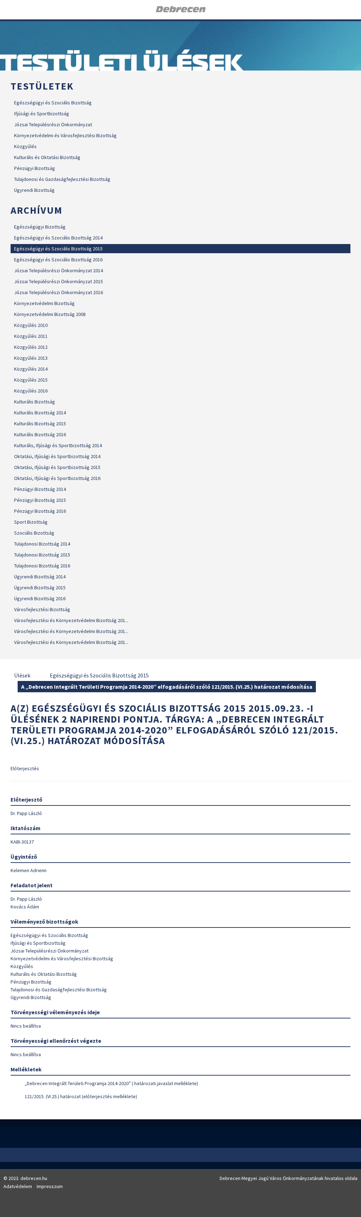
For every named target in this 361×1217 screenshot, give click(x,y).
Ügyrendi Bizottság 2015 (40, 587)
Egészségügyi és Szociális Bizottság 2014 (58, 238)
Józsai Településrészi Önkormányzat (53, 124)
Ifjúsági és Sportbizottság (41, 113)
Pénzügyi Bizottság (34, 168)
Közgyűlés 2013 (31, 358)
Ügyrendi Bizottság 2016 (40, 598)
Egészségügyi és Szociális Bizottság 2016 (58, 259)
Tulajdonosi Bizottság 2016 (42, 565)
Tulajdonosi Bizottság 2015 (42, 555)
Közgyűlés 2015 (31, 380)
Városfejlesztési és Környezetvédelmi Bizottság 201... (71, 620)
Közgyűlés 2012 (31, 347)
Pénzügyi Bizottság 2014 (40, 489)
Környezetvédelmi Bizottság (44, 303)
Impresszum (50, 1186)
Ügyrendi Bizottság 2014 (40, 576)
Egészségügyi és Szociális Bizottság (53, 102)
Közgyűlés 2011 (31, 336)
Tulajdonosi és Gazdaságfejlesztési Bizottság (62, 179)
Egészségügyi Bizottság (40, 227)
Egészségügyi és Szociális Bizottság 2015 (58, 248)
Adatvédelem (18, 1186)
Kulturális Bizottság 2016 (40, 434)
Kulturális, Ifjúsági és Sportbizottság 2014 (58, 445)
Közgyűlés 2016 (31, 391)
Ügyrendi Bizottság (34, 190)
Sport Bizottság (31, 522)
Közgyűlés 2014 (31, 369)
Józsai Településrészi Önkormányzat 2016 (58, 292)
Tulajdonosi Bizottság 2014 (42, 544)
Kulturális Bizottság (34, 401)
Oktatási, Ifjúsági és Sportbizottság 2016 (57, 478)
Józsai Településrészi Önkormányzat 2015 (58, 281)
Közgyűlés (25, 146)
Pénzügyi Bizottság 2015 (40, 500)
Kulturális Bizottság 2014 (40, 412)
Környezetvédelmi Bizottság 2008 (50, 314)
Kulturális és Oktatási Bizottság (47, 157)
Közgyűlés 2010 (31, 325)
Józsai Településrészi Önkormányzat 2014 (58, 270)
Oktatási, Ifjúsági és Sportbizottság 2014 (57, 456)
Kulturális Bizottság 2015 (40, 423)
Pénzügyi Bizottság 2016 (40, 511)
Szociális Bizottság (34, 533)
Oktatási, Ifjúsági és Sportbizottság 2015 (57, 467)
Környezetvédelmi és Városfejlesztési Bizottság (65, 135)
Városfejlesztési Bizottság (42, 609)
